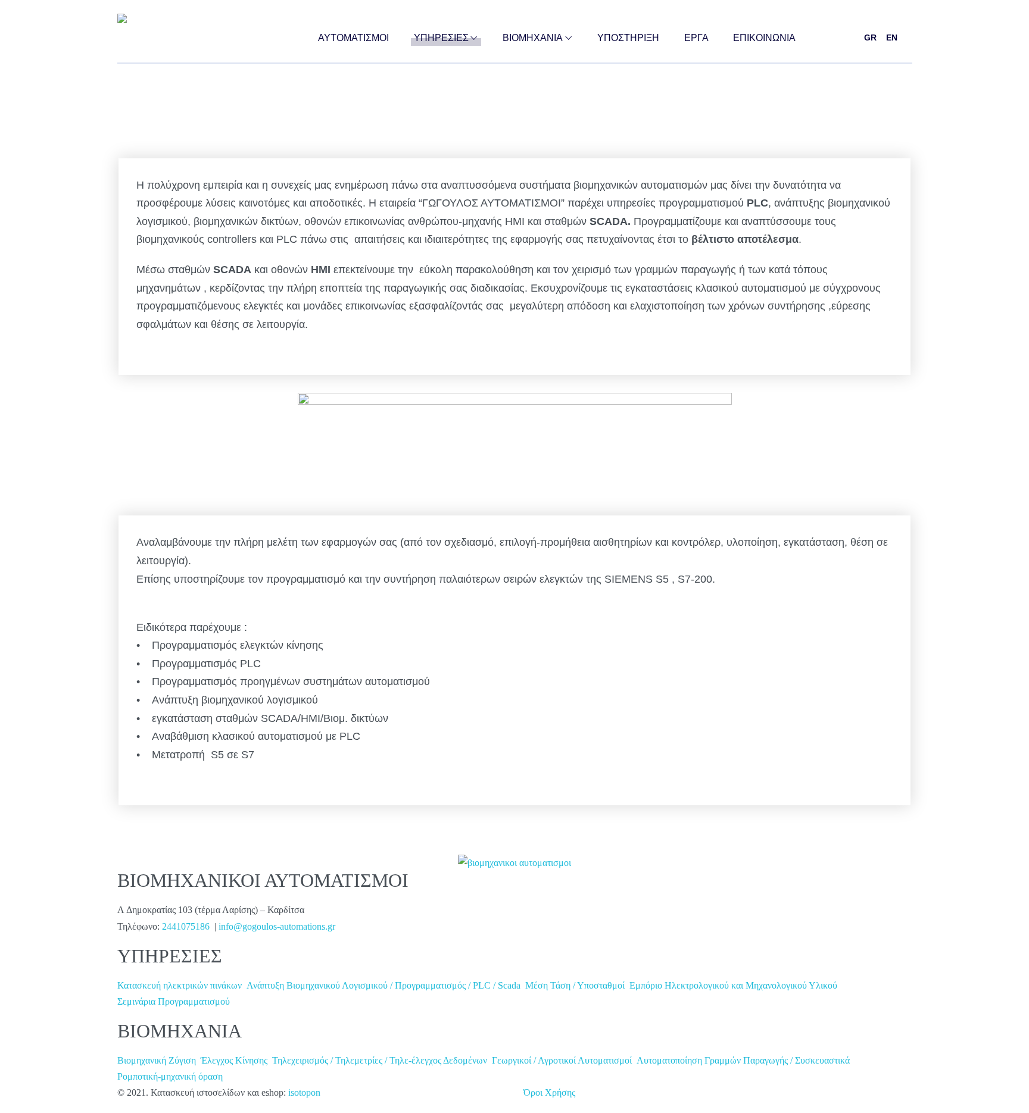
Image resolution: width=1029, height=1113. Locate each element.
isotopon (304, 1092)
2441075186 (188, 926)
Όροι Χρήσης (549, 1092)
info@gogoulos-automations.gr (277, 926)
